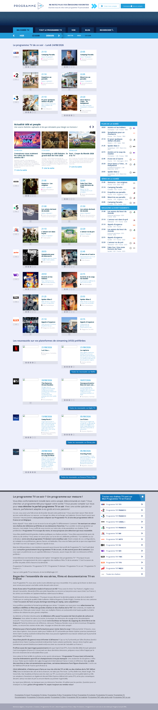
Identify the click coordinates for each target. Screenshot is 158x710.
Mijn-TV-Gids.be (78, 707)
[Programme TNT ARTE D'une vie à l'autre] (69, 266)
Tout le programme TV (50, 30)
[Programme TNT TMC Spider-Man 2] (69, 311)
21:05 (43, 180)
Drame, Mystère (87, 431)
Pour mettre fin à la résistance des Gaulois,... (48, 281)
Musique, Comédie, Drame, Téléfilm (48, 433)
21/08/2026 (46, 347)
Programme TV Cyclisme (87, 695)
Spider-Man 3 (46, 299)
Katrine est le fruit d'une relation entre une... (87, 257)
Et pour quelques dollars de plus (48, 100)
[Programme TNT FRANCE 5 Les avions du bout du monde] (31, 221)
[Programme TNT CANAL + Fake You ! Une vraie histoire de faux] (69, 199)
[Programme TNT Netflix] (31, 362)
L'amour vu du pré (87, 232)
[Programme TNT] (31, 403)
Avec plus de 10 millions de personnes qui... (48, 325)
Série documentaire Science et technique (48, 215)
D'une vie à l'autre (87, 254)
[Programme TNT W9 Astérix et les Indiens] (31, 289)
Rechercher (106, 30)
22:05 (82, 74)
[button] (92, 126)
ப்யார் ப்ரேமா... (45, 350)
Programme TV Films (58, 697)
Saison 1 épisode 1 (46, 187)
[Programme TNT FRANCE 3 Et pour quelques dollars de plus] (31, 112)
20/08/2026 (46, 380)
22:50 (82, 180)
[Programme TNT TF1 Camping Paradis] (31, 67)
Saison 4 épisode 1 (85, 213)
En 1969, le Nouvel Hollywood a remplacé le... (87, 107)
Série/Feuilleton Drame (47, 83)
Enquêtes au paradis (46, 78)
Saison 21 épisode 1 (47, 235)
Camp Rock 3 (46, 419)
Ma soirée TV (23, 30)
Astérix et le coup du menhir (87, 278)
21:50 (82, 206)
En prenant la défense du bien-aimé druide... (87, 281)
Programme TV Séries (39, 695)
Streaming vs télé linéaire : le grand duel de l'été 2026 (55, 154)
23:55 (82, 296)
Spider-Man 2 (85, 299)
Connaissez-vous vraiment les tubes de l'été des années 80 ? (26, 155)
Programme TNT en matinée (77, 697)
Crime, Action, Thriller (85, 362)
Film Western (47, 109)
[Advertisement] (79, 18)
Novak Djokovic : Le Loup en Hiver (48, 454)
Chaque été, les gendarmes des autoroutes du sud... (86, 325)
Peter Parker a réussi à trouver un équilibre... (48, 302)
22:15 (82, 274)
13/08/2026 (46, 416)
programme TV (74, 8)
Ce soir (36, 35)
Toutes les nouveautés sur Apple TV (82, 408)
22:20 (82, 229)
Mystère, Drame (87, 465)
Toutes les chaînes (113, 574)
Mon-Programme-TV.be (64, 707)
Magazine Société (49, 328)
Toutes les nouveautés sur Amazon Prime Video (78, 477)
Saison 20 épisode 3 (47, 57)
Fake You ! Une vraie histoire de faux (86, 185)
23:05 (82, 52)
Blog (87, 30)
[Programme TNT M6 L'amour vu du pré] (69, 244)
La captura (84, 350)
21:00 (43, 206)
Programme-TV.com (47, 707)
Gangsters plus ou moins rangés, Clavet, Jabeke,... (49, 259)
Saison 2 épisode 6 (46, 81)
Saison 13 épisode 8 (86, 81)
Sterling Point (85, 454)
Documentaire (48, 399)
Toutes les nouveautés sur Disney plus (81, 442)
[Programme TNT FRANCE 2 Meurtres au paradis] (69, 89)
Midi (79, 35)
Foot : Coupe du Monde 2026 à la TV (81, 154)
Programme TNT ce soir (121, 697)
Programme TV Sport (22, 695)
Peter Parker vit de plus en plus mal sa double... (87, 302)
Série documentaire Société (87, 194)
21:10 (43, 52)
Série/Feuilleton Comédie (47, 59)
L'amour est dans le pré (48, 232)
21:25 (43, 296)
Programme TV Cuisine (104, 695)
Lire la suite (21, 170)
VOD (73, 30)
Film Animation (48, 284)
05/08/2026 (85, 416)
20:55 (43, 251)
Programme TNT (113, 504)
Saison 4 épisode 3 (46, 213)
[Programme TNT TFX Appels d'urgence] (31, 334)
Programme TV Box (55, 695)
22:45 (82, 251)
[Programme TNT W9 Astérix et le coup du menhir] (69, 289)
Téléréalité (46, 237)
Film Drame (47, 262)
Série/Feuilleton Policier (86, 83)
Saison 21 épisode (85, 234)
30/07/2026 (85, 380)
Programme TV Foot (69, 695)
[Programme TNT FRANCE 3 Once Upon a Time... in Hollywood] (69, 115)
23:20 (82, 97)
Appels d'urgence (48, 322)
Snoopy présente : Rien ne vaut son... (87, 384)
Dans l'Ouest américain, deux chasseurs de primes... (48, 105)
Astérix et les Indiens (46, 278)
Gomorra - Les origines (47, 184)
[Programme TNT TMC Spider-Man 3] (31, 311)
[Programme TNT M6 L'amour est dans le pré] (31, 244)
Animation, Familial (88, 396)
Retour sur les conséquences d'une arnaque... (86, 190)
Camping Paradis (48, 55)
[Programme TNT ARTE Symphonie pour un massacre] (31, 266)
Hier (22, 35)
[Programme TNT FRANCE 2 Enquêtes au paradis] (31, 89)
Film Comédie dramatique (85, 111)
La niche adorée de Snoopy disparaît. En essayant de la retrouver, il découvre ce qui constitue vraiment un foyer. (87, 390)
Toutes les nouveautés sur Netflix (83, 372)
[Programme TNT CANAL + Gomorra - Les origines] (31, 195)
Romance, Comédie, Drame (49, 353)
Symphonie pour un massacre (47, 255)
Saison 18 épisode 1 (86, 57)
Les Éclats (84, 419)
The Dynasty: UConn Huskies (47, 384)
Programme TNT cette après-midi (100, 697)
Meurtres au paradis (85, 78)
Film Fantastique (48, 305)
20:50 (43, 274)
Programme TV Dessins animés (38, 697)
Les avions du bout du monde (48, 210)
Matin (70, 35)
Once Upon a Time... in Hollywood (85, 101)
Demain (50, 35)
